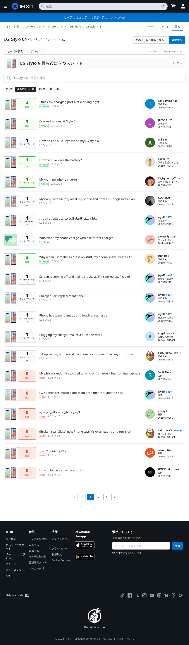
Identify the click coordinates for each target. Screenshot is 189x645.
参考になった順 (25, 89)
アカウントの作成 (113, 17)
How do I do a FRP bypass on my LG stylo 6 (69, 141)
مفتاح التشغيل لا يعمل (52, 451)
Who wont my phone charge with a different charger (76, 238)
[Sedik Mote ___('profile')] (150, 375)
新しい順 (55, 89)
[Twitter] (137, 595)
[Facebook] (130, 595)
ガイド (165, 26)
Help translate (14, 595)
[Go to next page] (106, 497)
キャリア (11, 564)
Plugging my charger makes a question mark (70, 335)
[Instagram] (144, 595)
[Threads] (173, 595)
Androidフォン (57, 26)
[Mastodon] (159, 595)
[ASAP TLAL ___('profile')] (150, 201)
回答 (177, 26)
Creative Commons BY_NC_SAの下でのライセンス (104, 638)
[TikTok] (122, 595)
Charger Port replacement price (61, 296)
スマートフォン (35, 26)
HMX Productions (168, 469)
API (8, 575)
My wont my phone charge (58, 179)
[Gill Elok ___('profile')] (150, 143)
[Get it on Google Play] (84, 556)
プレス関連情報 (38, 538)
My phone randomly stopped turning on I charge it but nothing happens (90, 373)
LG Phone (76, 26)
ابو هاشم (162, 411)
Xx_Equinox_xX (167, 178)
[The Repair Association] (181, 595)
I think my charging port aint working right (69, 102)
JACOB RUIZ (165, 120)
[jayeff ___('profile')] (150, 220)
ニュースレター (15, 570)
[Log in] (183, 6)
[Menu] (5, 6)
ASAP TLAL (164, 197)
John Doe (163, 256)
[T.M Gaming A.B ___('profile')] (150, 104)
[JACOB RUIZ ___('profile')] (150, 123)
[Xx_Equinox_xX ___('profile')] (150, 181)
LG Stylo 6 (56, 106)
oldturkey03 (165, 353)
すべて (9, 89)
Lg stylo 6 (45, 242)
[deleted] (163, 236)
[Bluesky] (166, 595)
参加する (34, 550)
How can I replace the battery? (60, 160)
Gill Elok (162, 139)
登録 (177, 546)
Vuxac (161, 159)
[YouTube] (152, 595)
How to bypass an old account (60, 470)
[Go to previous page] (82, 497)
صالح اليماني (164, 449)
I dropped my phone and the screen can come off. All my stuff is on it (87, 354)
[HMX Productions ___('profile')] (150, 472)
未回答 (42, 89)
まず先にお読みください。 (131, 553)
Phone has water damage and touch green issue (73, 315)
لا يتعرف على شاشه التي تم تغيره (59, 412)
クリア (175, 63)
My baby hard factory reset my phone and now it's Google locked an (87, 199)
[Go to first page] (74, 497)
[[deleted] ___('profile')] (150, 239)
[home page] (23, 6)
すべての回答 (14, 26)
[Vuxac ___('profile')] (150, 162)
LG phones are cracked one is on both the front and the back (81, 393)
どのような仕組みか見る (150, 40)
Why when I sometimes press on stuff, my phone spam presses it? (85, 257)
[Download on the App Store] (84, 545)
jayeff (161, 217)
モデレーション (172, 51)
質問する (177, 40)
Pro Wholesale (37, 556)
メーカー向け (36, 568)
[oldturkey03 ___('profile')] (150, 356)
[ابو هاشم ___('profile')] (150, 414)
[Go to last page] (114, 497)
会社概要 (11, 538)
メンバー (151, 51)
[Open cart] (173, 6)
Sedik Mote (164, 372)
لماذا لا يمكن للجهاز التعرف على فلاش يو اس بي (68, 218)
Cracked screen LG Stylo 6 (57, 121)
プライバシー (59, 548)
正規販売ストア (38, 562)
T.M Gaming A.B (167, 100)
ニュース (34, 544)
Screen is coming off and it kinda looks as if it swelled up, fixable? (84, 277)
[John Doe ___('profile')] (150, 259)
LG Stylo (90, 26)
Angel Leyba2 (166, 333)
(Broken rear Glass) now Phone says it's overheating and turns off (85, 432)
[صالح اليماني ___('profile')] (150, 453)
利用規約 (57, 554)
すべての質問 (15, 51)
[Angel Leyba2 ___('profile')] (150, 336)
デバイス (36, 51)
